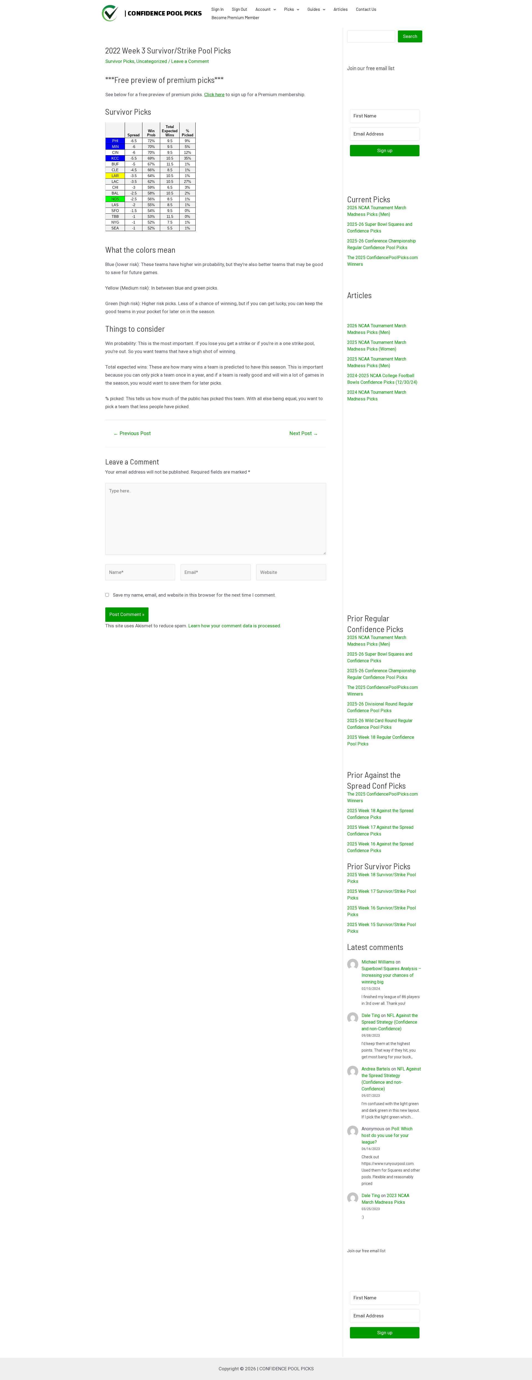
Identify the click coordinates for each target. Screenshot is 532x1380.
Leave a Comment (190, 61)
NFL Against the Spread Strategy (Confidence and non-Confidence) (390, 1022)
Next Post (304, 433)
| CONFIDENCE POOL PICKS (163, 13)
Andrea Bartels (376, 1069)
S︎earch (410, 36)
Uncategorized (151, 61)
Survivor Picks (119, 61)
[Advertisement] (384, 507)
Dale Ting (371, 1015)
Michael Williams (378, 962)
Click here (214, 94)
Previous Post (132, 433)
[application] (273, 9)
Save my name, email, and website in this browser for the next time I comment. (194, 595)
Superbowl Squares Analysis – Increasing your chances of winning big (391, 975)
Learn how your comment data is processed (234, 625)
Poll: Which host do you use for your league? (387, 1135)
